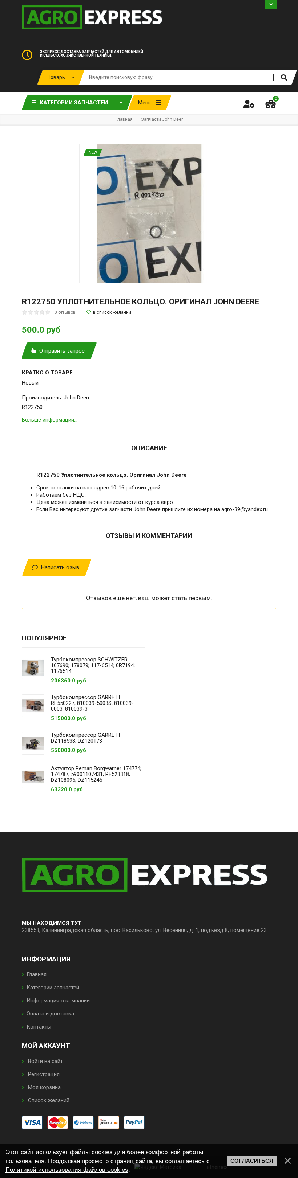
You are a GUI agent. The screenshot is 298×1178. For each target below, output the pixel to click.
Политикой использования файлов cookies (66, 1169)
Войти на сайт (45, 1061)
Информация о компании (58, 1000)
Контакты (39, 1026)
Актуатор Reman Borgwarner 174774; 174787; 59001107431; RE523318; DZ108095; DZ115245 (96, 774)
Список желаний (48, 1100)
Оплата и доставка (50, 1013)
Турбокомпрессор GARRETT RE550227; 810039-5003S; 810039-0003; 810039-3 (92, 703)
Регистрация (43, 1074)
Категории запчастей (53, 987)
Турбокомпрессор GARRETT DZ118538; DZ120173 (86, 738)
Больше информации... (49, 419)
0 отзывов (65, 312)
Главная (37, 974)
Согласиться (251, 1161)
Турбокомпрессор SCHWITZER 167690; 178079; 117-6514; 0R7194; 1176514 (93, 665)
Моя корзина (44, 1087)
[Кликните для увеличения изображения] (149, 213)
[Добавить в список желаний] (108, 312)
